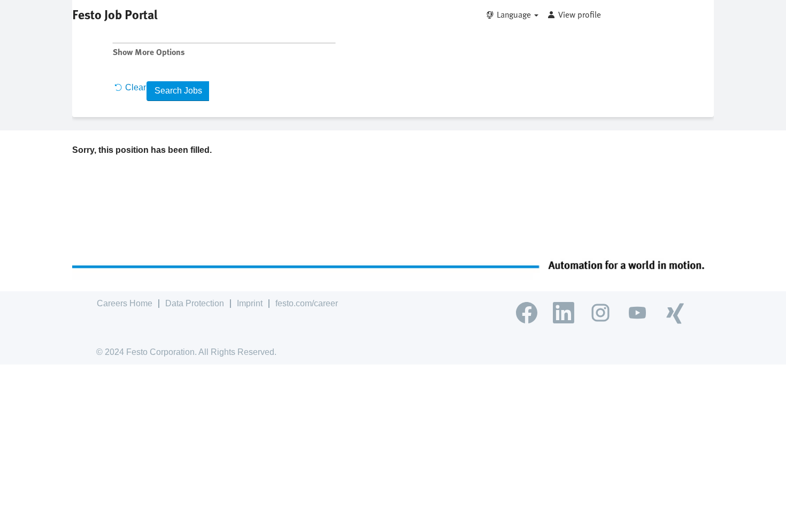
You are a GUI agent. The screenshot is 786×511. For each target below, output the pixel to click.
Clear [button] (135, 87)
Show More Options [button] (149, 51)
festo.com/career (306, 303)
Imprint (250, 303)
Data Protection (194, 303)
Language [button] (515, 14)
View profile (579, 14)
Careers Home (124, 303)
